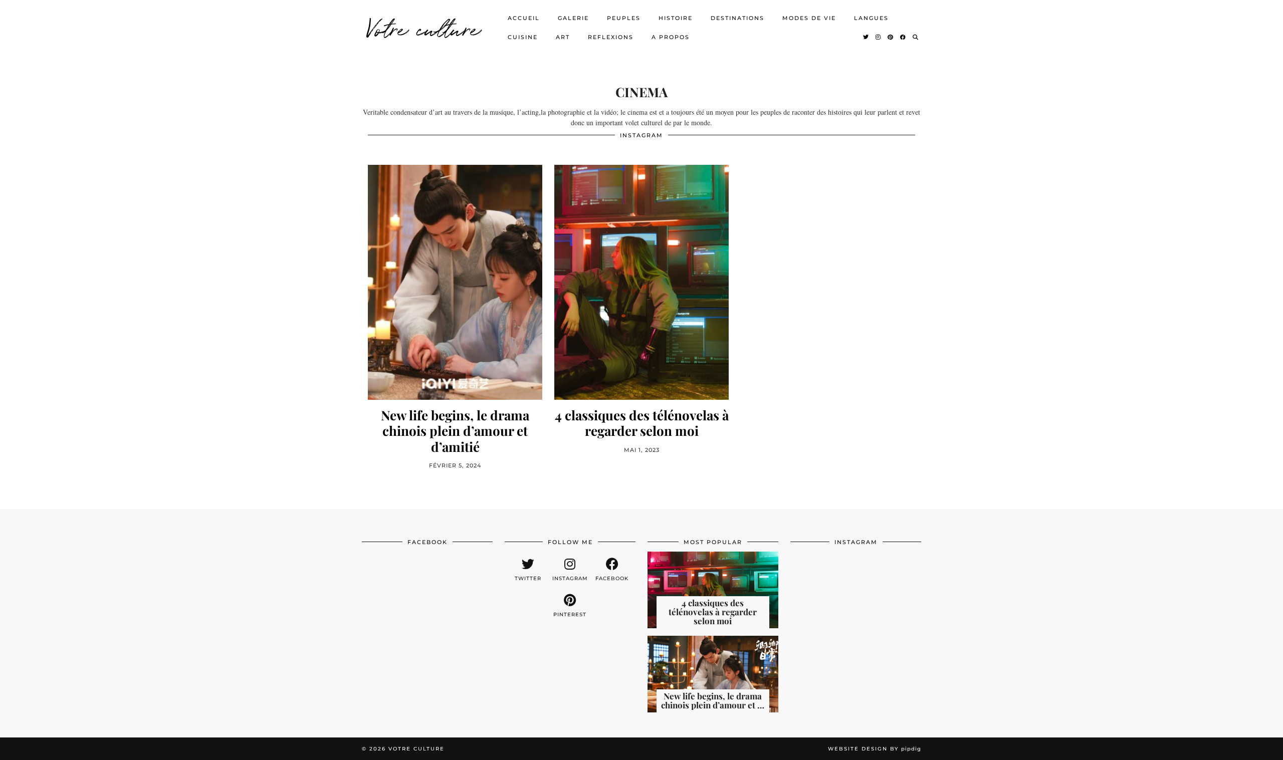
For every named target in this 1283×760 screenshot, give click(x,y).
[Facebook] (903, 37)
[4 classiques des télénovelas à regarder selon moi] (641, 282)
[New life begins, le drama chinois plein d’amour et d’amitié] (455, 282)
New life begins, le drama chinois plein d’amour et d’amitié (455, 430)
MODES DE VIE (809, 18)
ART (563, 37)
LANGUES (871, 18)
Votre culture (424, 28)
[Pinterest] (891, 37)
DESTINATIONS (737, 18)
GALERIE (573, 18)
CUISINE (523, 37)
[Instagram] (879, 37)
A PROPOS (671, 37)
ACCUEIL (524, 18)
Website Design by (874, 748)
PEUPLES (623, 18)
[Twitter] (866, 37)
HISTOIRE (676, 18)
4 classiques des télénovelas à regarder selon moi (642, 422)
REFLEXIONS (610, 37)
